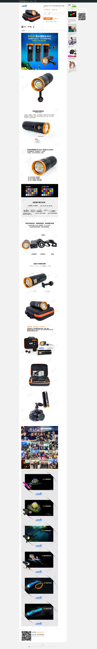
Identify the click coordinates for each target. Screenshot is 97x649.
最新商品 (31, 1)
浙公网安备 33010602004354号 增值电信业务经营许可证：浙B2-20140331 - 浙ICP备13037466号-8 (43, 646)
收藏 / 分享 (56, 18)
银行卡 (53, 21)
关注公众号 (74, 6)
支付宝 (57, 21)
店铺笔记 (35, 1)
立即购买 (48, 18)
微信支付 (48, 21)
